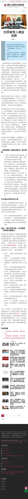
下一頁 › (19, 415)
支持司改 (20, 1)
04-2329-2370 (5, 464)
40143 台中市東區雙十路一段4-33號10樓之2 (13, 466)
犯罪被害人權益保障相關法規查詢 (14, 338)
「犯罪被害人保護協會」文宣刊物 (14, 336)
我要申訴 (3, 481)
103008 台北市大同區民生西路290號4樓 (12, 455)
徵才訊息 (3, 486)
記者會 (17, 313)
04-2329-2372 (5, 461)
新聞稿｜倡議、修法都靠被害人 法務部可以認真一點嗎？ (17, 366)
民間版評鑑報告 (12, 245)
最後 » (3, 419)
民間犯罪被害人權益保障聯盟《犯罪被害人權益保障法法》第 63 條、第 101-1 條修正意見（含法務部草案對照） (17, 360)
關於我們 (13, 1)
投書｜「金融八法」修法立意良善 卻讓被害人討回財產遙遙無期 (17, 394)
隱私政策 (3, 489)
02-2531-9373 (5, 450)
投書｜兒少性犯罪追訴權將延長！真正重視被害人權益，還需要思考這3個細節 (17, 380)
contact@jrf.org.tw (7, 453)
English (25, 7)
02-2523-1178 (5, 448)
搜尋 (25, 1)
